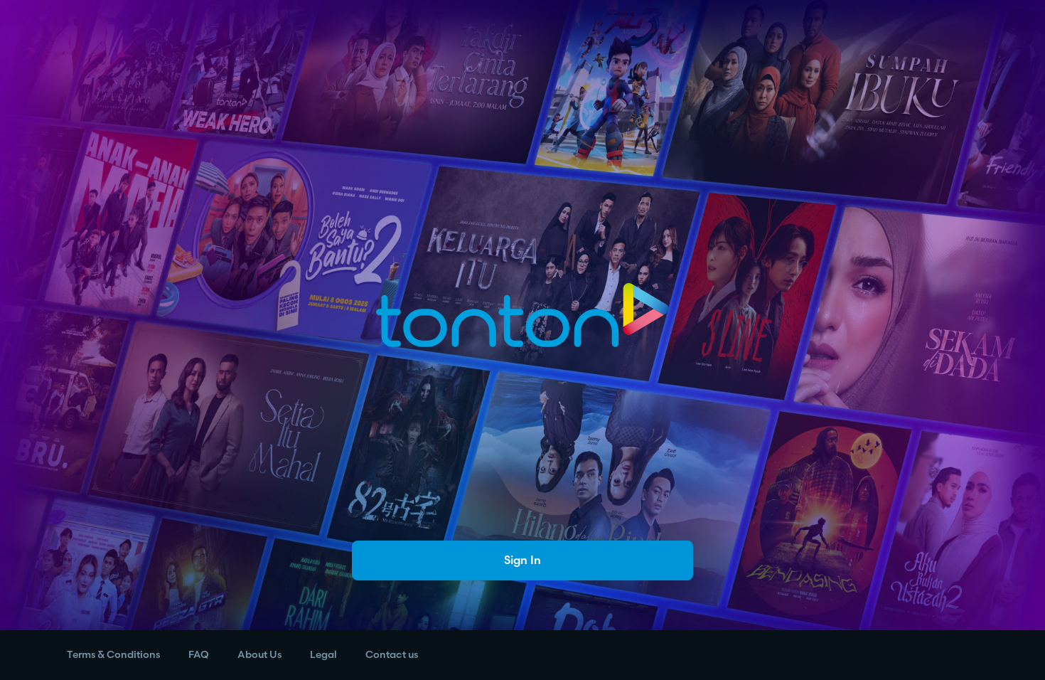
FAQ (198, 655)
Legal (323, 655)
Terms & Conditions (113, 655)
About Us (259, 655)
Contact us (391, 655)
